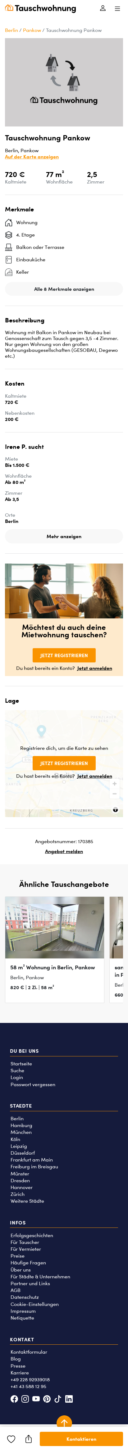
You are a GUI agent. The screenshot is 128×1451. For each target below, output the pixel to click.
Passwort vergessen (33, 1084)
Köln (15, 1139)
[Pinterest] (47, 1400)
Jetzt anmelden (94, 668)
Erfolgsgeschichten (32, 1235)
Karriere (20, 1373)
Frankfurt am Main (32, 1160)
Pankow (32, 30)
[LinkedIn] (69, 1400)
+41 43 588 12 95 (28, 1386)
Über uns (21, 1270)
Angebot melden (64, 851)
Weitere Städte (27, 1201)
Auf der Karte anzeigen (32, 156)
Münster (20, 1174)
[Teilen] (28, 1439)
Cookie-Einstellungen (35, 1304)
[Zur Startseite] (40, 8)
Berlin (11, 30)
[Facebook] (14, 1400)
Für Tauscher (25, 1242)
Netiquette (22, 1318)
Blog (16, 1359)
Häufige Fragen (28, 1263)
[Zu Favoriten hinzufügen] (11, 1439)
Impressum (23, 1311)
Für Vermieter (26, 1249)
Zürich (18, 1194)
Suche (17, 1070)
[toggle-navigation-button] (117, 8)
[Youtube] (36, 1400)
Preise (18, 1256)
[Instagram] (25, 1400)
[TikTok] (58, 1400)
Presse (18, 1366)
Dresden (20, 1180)
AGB (16, 1290)
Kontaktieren (81, 1439)
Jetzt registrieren (64, 655)
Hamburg (21, 1125)
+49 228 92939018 (30, 1379)
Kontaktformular (29, 1352)
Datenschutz (25, 1297)
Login (17, 1077)
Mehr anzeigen (64, 536)
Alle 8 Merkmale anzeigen (64, 289)
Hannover (22, 1187)
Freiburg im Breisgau (34, 1167)
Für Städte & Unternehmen (40, 1277)
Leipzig (19, 1146)
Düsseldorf (23, 1153)
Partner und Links (30, 1283)
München (21, 1132)
